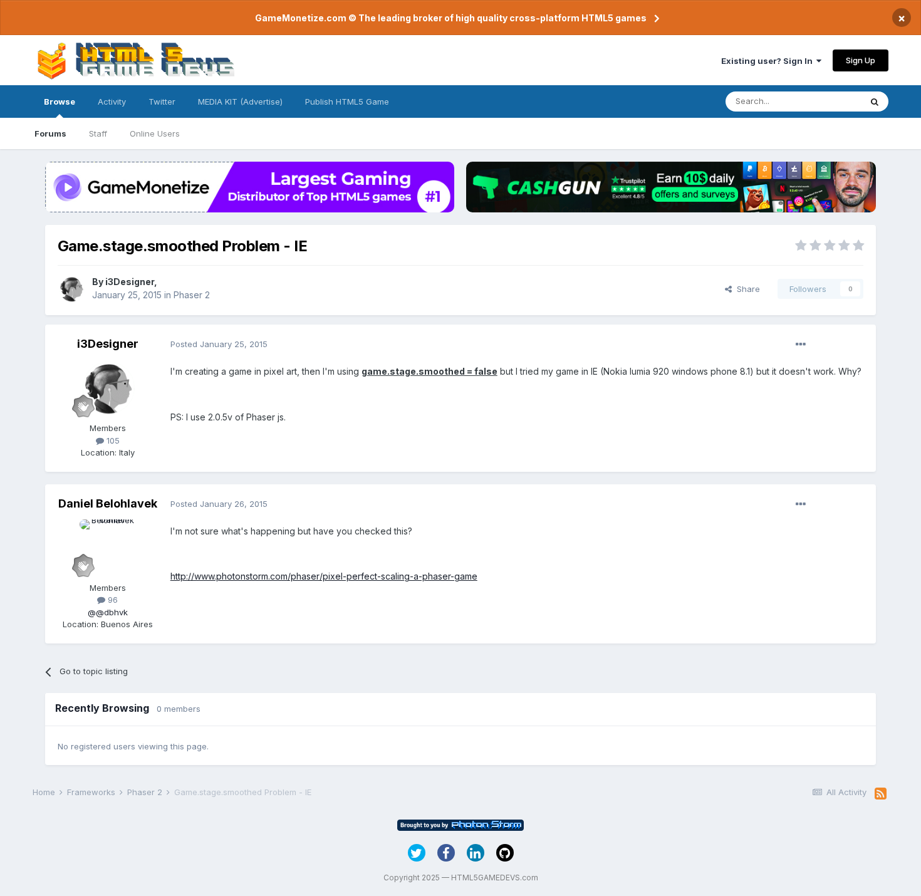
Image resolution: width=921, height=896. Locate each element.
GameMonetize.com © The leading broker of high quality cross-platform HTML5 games (451, 18)
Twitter (161, 101)
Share (746, 289)
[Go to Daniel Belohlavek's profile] (108, 547)
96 (111, 600)
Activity (112, 101)
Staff (98, 133)
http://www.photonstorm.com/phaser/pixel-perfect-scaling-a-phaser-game (323, 576)
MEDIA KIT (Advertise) (240, 101)
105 (112, 440)
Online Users (155, 133)
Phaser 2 (192, 294)
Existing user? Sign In (768, 61)
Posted (219, 344)
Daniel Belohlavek (107, 503)
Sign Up (860, 60)
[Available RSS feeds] (880, 794)
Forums (50, 133)
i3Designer (129, 281)
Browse (59, 101)
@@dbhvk (108, 612)
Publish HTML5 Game (347, 101)
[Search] (874, 101)
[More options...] (800, 344)
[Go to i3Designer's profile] (71, 289)
